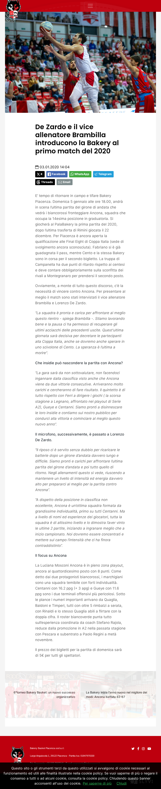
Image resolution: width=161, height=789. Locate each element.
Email (66, 182)
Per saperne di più (97, 783)
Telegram (105, 174)
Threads (47, 182)
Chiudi (122, 783)
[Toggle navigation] (90, 6)
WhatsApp (81, 174)
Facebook (58, 174)
